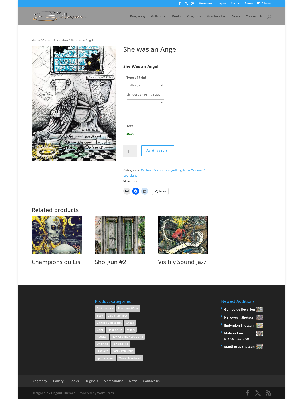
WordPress (105, 393)
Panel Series (120, 344)
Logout (222, 3)
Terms (249, 3)
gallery (176, 170)
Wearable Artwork (130, 358)
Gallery (156, 16)
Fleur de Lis (115, 330)
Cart (233, 3)
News (236, 16)
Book (100, 315)
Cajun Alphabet (117, 315)
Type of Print (136, 78)
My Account (206, 3)
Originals (194, 16)
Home (36, 40)
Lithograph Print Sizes (143, 95)
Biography (138, 16)
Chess (130, 323)
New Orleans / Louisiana (127, 336)
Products (102, 351)
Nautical (102, 336)
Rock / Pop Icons (122, 351)
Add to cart (157, 151)
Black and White (128, 308)
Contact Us (254, 16)
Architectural (105, 308)
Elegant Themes (63, 393)
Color (100, 330)
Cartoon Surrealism (55, 40)
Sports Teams (105, 358)
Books (176, 16)
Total (130, 126)
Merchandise (216, 16)
